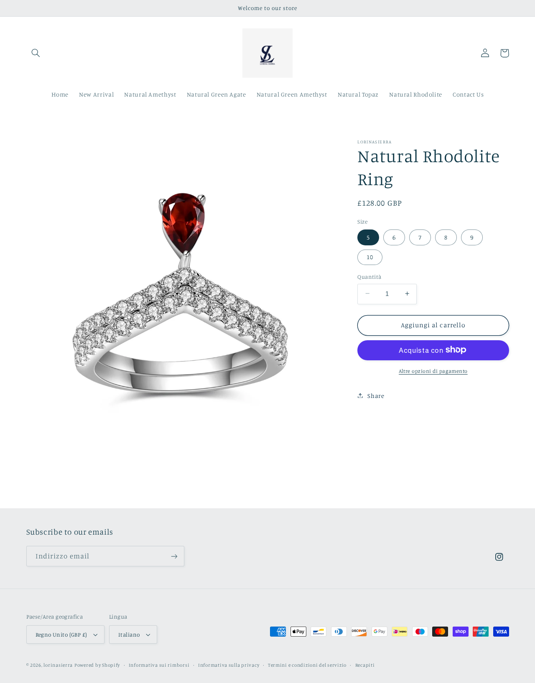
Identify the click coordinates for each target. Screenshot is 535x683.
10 (370, 256)
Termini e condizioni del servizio (307, 665)
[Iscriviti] (173, 556)
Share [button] (375, 395)
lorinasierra (58, 665)
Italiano (129, 634)
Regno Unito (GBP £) (61, 634)
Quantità (369, 276)
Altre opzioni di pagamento (433, 370)
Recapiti (365, 665)
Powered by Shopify (97, 665)
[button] (36, 53)
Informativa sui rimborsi (159, 665)
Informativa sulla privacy (228, 665)
